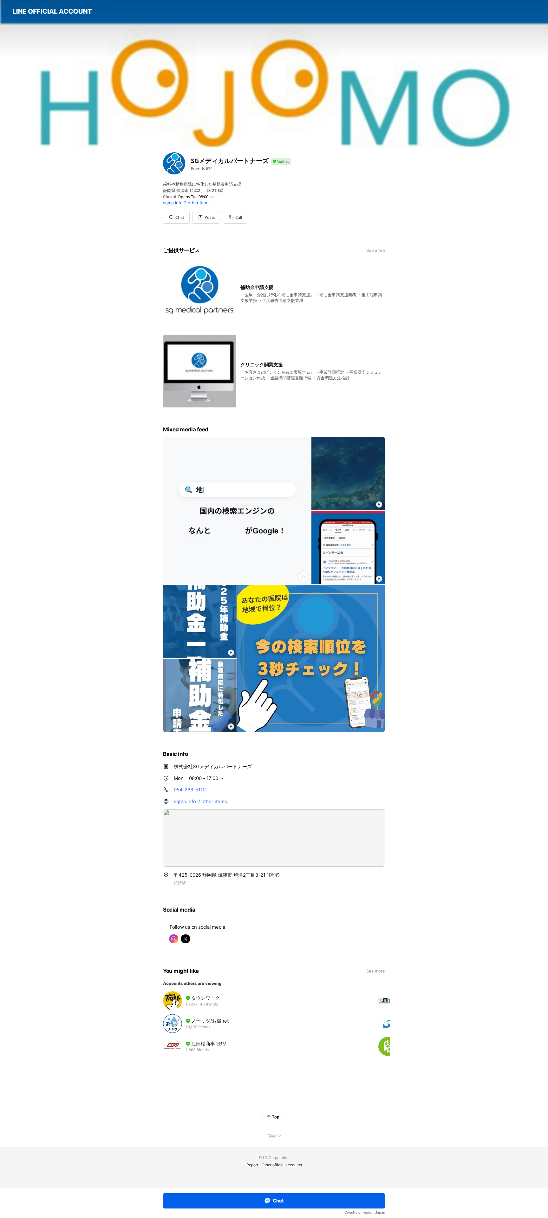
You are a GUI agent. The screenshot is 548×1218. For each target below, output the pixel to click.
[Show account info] (281, 161)
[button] (206, 217)
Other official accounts (282, 1164)
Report (252, 1164)
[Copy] (277, 875)
